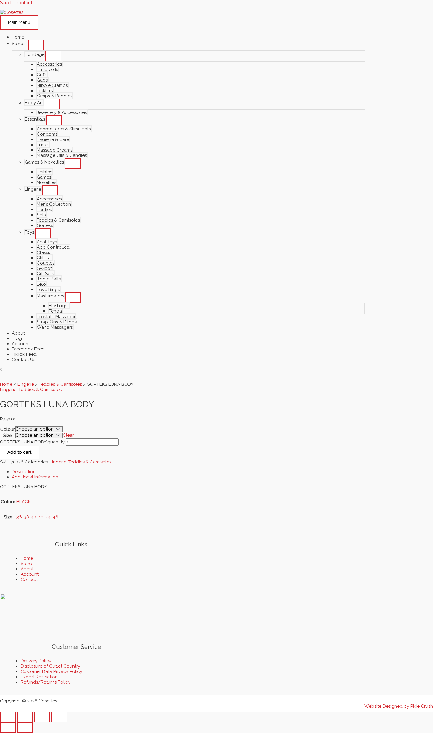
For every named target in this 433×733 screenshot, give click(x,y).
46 (55, 517)
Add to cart (19, 452)
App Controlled (53, 247)
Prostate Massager (56, 316)
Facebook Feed (28, 349)
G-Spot (44, 268)
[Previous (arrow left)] (8, 727)
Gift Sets (45, 273)
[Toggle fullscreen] (25, 717)
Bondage (34, 54)
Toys (29, 232)
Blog (17, 338)
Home (18, 37)
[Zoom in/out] (8, 717)
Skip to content (16, 2)
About (18, 333)
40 (33, 517)
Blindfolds (47, 69)
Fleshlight (59, 305)
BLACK (23, 501)
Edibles (44, 171)
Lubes (43, 144)
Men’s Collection (54, 204)
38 (26, 517)
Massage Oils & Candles (62, 155)
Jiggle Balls (49, 279)
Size (7, 435)
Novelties (46, 182)
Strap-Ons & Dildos (57, 322)
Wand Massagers (55, 327)
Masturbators (50, 296)
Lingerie (33, 189)
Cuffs (42, 74)
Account (21, 343)
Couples (45, 263)
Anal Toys (47, 242)
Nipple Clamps (52, 85)
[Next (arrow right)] (25, 727)
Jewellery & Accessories (62, 112)
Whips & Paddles (54, 96)
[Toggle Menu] (36, 45)
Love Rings (48, 289)
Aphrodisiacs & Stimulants (64, 129)
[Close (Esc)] (59, 717)
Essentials (35, 119)
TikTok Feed (24, 354)
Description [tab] (24, 471)
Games (44, 177)
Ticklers (45, 90)
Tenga (55, 311)
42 (40, 517)
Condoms (47, 134)
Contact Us (23, 359)
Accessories (49, 64)
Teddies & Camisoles (58, 220)
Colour (7, 429)
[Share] (42, 717)
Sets (41, 214)
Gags (42, 80)
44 (48, 517)
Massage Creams (54, 150)
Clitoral (44, 257)
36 (19, 517)
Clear (68, 435)
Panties (44, 209)
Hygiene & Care (53, 139)
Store (17, 43)
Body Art (34, 102)
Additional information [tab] (35, 477)
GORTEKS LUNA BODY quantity (32, 442)
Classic (44, 252)
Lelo (41, 284)
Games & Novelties (44, 162)
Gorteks (45, 225)
